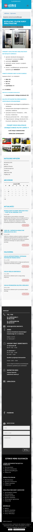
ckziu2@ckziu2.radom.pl (15, 326)
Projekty (6, 174)
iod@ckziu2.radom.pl (13, 374)
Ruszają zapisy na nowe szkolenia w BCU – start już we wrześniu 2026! (16, 211)
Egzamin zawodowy (10, 497)
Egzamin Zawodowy (10, 510)
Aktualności (7, 162)
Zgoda (10, 529)
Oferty (5, 170)
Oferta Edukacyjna (10, 512)
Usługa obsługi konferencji (12, 271)
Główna (7, 13)
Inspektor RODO (12, 370)
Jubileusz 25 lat (7, 166)
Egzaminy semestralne (11, 469)
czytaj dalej (25, 225)
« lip (5, 199)
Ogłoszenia (13, 13)
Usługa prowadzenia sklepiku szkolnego (16, 285)
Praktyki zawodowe (10, 483)
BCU (5, 164)
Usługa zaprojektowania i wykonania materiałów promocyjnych (15, 257)
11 (8, 191)
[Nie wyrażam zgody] (31, 527)
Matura (7, 508)
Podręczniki (8, 472)
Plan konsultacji (9, 467)
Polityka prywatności (19, 529)
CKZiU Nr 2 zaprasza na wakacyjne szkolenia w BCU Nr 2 (14, 231)
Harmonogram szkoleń (11, 492)
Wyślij (26, 450)
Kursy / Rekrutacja (9, 513)
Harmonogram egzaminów (12, 499)
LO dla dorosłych (8, 168)
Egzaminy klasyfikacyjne (11, 470)
